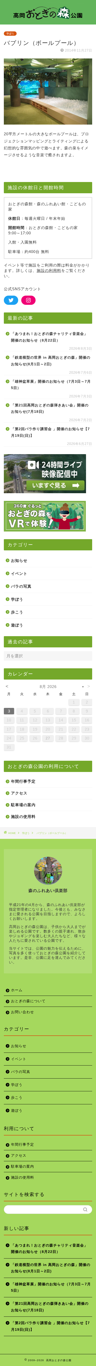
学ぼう (10, 33)
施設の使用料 (23, 816)
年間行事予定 (23, 781)
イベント (19, 573)
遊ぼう (17, 625)
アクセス (19, 793)
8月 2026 (48, 686)
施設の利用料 (49, 270)
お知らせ (19, 560)
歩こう (17, 612)
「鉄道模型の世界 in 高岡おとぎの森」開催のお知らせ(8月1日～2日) (50, 361)
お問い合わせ (22, 1012)
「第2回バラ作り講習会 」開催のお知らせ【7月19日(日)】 (50, 432)
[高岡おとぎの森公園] (48, 19)
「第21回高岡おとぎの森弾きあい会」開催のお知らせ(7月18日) (50, 408)
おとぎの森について (28, 1001)
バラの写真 (21, 586)
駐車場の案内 (23, 805)
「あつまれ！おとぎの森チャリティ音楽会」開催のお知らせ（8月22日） (49, 337)
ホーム (17, 990)
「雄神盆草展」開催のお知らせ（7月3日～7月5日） (51, 385)
